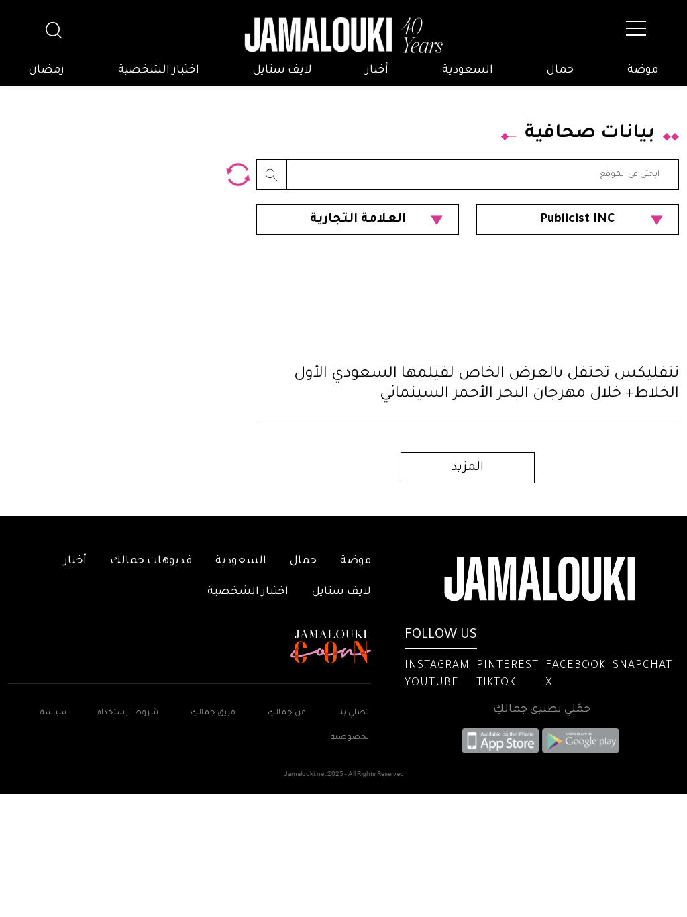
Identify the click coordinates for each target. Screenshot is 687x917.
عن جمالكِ (287, 713)
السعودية (467, 70)
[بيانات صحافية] (238, 174)
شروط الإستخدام (126, 713)
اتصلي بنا (354, 713)
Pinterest (507, 666)
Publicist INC (577, 219)
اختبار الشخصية (158, 70)
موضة (642, 70)
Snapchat (642, 666)
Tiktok (496, 683)
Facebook (575, 666)
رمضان (46, 70)
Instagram (437, 666)
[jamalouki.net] (343, 35)
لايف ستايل (282, 70)
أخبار (377, 70)
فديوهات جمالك (151, 561)
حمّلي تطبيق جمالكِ (541, 710)
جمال (560, 70)
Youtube (432, 683)
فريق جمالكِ (213, 713)
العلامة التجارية (358, 219)
